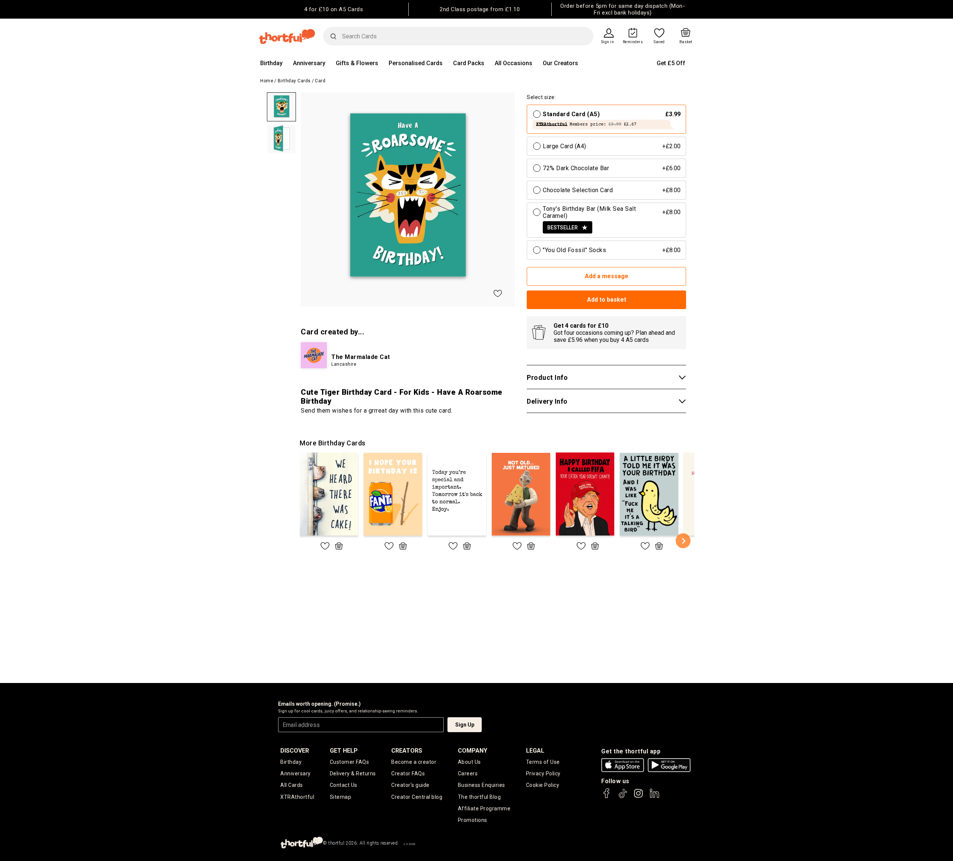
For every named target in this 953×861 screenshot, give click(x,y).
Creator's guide (410, 785)
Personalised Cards (416, 63)
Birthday (271, 63)
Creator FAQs (408, 773)
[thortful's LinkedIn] (654, 796)
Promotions (472, 820)
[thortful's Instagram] (638, 796)
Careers (468, 773)
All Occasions (513, 63)
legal (535, 750)
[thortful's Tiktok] (622, 796)
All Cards (291, 785)
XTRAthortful (297, 797)
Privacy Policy (543, 773)
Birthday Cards (294, 80)
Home (266, 80)
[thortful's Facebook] (606, 796)
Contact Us (343, 785)
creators (406, 750)
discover (294, 750)
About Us (469, 762)
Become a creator (413, 762)
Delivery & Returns (353, 773)
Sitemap (340, 797)
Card (320, 80)
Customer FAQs (349, 762)
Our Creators (560, 63)
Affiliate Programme (484, 808)
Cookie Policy (543, 785)
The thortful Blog (479, 797)
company (472, 750)
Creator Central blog (416, 797)
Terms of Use (543, 762)
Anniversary (309, 63)
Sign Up (464, 725)
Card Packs (468, 63)
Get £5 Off (671, 63)
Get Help (344, 750)
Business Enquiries (481, 785)
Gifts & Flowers (357, 63)
